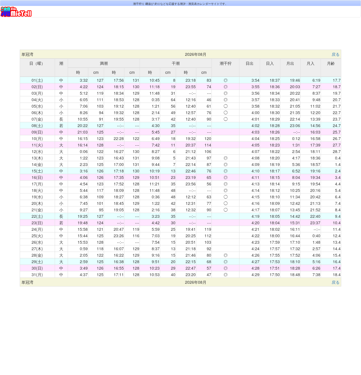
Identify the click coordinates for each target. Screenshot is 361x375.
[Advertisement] (180, 35)
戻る (336, 54)
